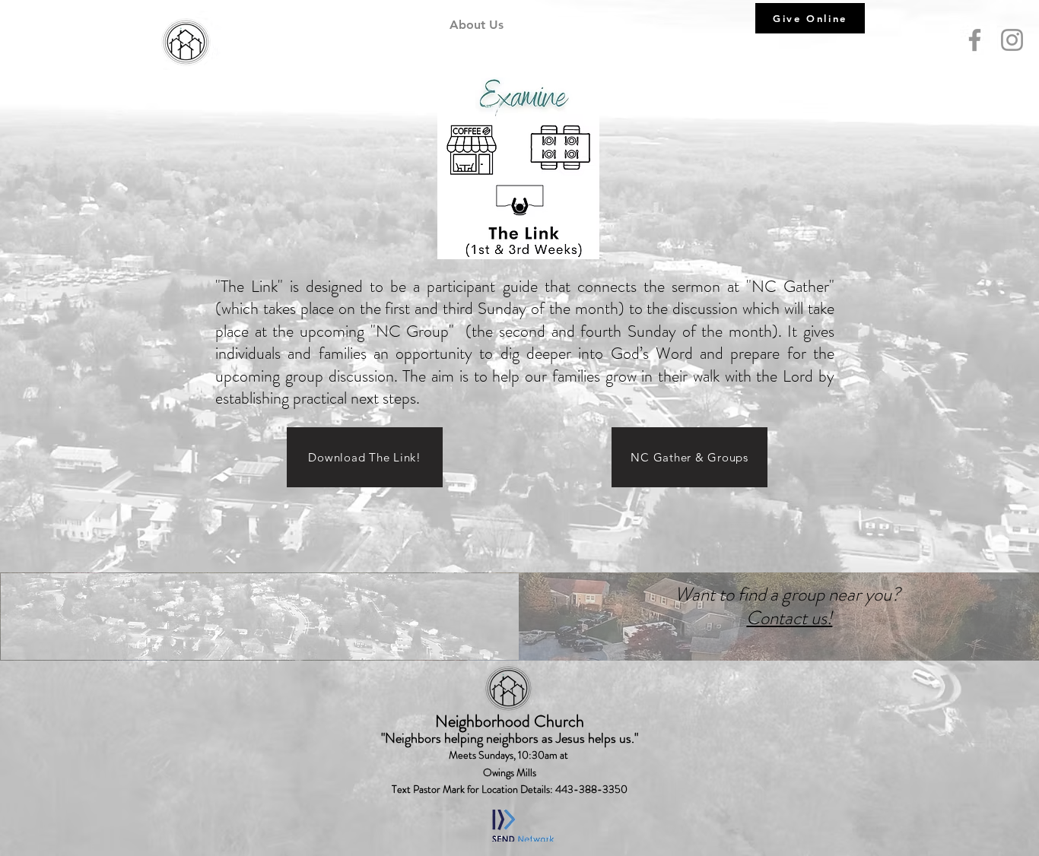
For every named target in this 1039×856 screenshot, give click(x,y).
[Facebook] (975, 40)
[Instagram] (1012, 40)
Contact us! (789, 618)
